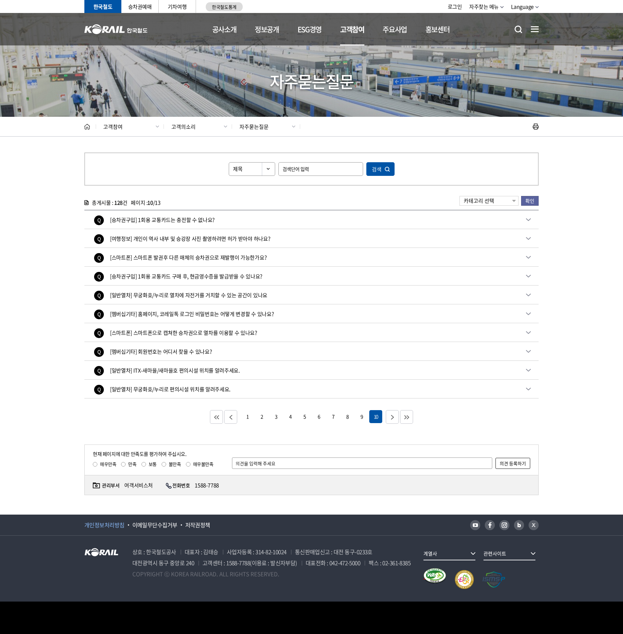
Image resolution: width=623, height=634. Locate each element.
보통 (153, 464)
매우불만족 (203, 464)
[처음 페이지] (216, 417)
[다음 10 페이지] (392, 417)
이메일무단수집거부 (154, 525)
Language (522, 6)
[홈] (87, 126)
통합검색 (518, 29)
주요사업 (395, 29)
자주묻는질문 (254, 126)
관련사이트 (494, 553)
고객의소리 (183, 126)
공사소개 (224, 29)
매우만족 (108, 464)
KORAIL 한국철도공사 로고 (116, 29)
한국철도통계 (224, 7)
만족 (132, 464)
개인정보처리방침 (104, 525)
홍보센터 (437, 29)
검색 (377, 169)
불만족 (175, 464)
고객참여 (352, 29)
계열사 (430, 553)
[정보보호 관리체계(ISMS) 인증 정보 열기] (494, 579)
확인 (529, 200)
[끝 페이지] (406, 417)
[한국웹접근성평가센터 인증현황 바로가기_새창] (434, 579)
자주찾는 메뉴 (484, 6)
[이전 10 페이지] (230, 417)
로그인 (455, 6)
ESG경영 (310, 29)
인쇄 (536, 126)
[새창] (475, 525)
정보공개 (267, 29)
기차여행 (177, 6)
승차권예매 (140, 6)
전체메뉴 (535, 29)
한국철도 (102, 6)
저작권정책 (197, 525)
